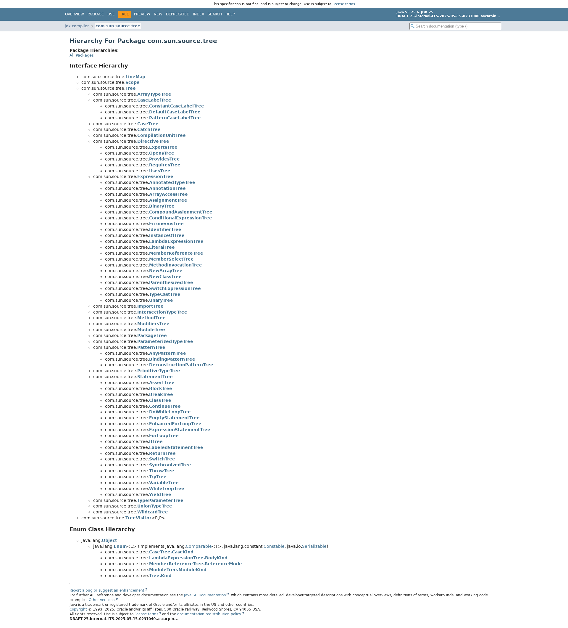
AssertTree (162, 382)
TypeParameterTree (160, 500)
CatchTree (149, 129)
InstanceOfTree (167, 235)
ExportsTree (163, 147)
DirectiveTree (153, 141)
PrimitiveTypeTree (158, 370)
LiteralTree (162, 247)
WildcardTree (152, 512)
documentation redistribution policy (209, 614)
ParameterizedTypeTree (165, 341)
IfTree (156, 441)
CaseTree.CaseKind (171, 552)
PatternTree (151, 347)
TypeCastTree (164, 294)
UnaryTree (161, 300)
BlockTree (160, 388)
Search (215, 14)
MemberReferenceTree (176, 253)
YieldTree (160, 494)
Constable (274, 546)
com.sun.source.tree (118, 26)
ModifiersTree (153, 323)
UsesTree (159, 170)
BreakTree (161, 394)
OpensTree (161, 153)
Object (109, 540)
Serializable (314, 546)
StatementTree (155, 376)
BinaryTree (162, 206)
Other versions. (102, 600)
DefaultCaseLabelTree (175, 112)
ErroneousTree (166, 223)
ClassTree (160, 400)
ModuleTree (151, 329)
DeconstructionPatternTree (181, 364)
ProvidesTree (164, 159)
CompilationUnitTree (161, 135)
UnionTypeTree (154, 506)
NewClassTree (165, 276)
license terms (344, 4)
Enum (120, 546)
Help (230, 14)
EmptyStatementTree (174, 417)
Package (96, 14)
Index (198, 14)
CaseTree (148, 123)
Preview (142, 14)
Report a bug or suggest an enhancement (107, 590)
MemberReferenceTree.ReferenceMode (195, 563)
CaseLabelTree (154, 100)
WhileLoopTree (166, 488)
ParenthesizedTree (171, 282)
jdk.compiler (77, 26)
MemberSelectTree (171, 259)
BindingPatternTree (172, 359)
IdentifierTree (165, 229)
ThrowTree (161, 470)
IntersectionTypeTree (162, 312)
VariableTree (164, 482)
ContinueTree (165, 406)
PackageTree (152, 335)
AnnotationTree (167, 188)
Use (111, 14)
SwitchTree (162, 459)
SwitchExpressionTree (175, 288)
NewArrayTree (166, 270)
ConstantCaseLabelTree (176, 106)
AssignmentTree (168, 200)
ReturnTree (162, 453)
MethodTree (151, 317)
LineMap (135, 76)
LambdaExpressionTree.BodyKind (188, 557)
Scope (132, 82)
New (158, 14)
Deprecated (177, 14)
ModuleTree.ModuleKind (177, 569)
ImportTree (150, 306)
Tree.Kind (160, 575)
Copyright (78, 609)
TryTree (158, 476)
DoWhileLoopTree (170, 411)
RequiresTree (164, 165)
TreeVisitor (138, 517)
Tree (130, 88)
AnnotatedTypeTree (172, 182)
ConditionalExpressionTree (180, 218)
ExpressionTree (155, 176)
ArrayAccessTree (168, 194)
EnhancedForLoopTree (175, 423)
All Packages (82, 55)
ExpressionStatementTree (179, 429)
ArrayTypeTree (154, 94)
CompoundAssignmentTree (180, 212)
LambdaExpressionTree (176, 241)
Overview (74, 14)
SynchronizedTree (170, 464)
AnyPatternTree (167, 353)
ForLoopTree (164, 435)
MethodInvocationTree (175, 265)
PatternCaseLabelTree (175, 117)
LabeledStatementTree (176, 447)
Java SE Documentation (205, 595)
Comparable (199, 546)
